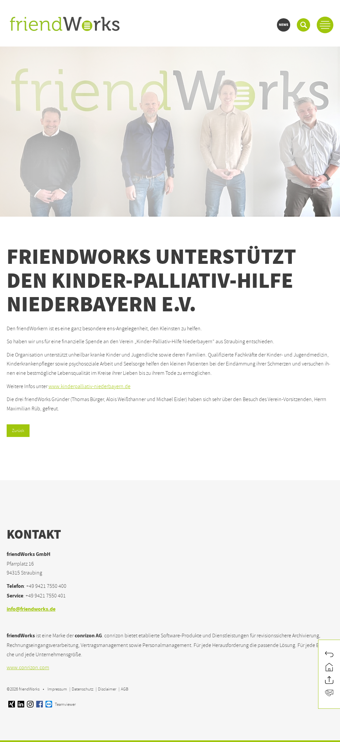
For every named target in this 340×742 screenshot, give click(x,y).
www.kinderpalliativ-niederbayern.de (89, 386)
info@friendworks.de (31, 609)
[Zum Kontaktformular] (329, 693)
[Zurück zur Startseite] (329, 668)
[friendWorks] (65, 25)
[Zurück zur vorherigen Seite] (329, 655)
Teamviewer (65, 704)
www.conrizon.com (28, 667)
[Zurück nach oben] (329, 681)
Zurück (18, 430)
